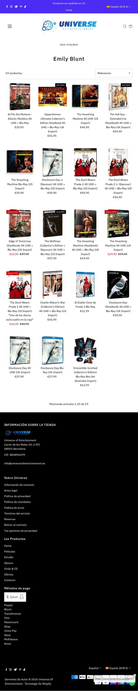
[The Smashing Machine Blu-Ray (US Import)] (20, 162)
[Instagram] (11, 7)
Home (7, 545)
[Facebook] (7, 7)
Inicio (62, 44)
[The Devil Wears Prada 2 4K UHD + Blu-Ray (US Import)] (85, 162)
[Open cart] (130, 26)
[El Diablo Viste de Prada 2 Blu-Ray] (85, 285)
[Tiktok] (25, 7)
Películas (9, 551)
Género (8, 563)
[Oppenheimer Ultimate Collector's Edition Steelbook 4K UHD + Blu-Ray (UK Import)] (52, 96)
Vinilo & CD (11, 568)
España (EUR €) (119, 6)
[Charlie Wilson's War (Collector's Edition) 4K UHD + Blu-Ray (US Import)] (52, 285)
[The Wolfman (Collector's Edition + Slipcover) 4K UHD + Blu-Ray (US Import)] (52, 223)
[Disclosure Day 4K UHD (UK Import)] (20, 350)
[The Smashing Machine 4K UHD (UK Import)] (118, 223)
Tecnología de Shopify (38, 683)
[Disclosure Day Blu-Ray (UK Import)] (52, 350)
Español (93, 668)
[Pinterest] (21, 7)
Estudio (8, 557)
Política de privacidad (17, 496)
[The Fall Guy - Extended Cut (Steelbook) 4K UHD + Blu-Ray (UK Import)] (118, 96)
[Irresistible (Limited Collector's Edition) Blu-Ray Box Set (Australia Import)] (85, 350)
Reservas (9, 519)
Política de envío (14, 507)
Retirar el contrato (15, 524)
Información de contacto (19, 484)
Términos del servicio (17, 513)
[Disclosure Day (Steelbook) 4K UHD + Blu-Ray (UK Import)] (118, 285)
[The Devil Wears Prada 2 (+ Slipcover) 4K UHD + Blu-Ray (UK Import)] (118, 162)
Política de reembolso (17, 502)
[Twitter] (16, 7)
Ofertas (8, 574)
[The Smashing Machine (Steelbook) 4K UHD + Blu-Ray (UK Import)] (85, 223)
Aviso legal (10, 490)
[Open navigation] (20, 26)
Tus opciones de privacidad (20, 530)
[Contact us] (132, 681)
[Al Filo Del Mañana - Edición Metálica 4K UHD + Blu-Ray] (20, 96)
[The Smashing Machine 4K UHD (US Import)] (85, 96)
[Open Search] (124, 26)
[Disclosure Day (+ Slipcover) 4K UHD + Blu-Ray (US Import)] (52, 162)
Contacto (9, 580)
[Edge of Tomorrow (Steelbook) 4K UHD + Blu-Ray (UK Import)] (20, 223)
